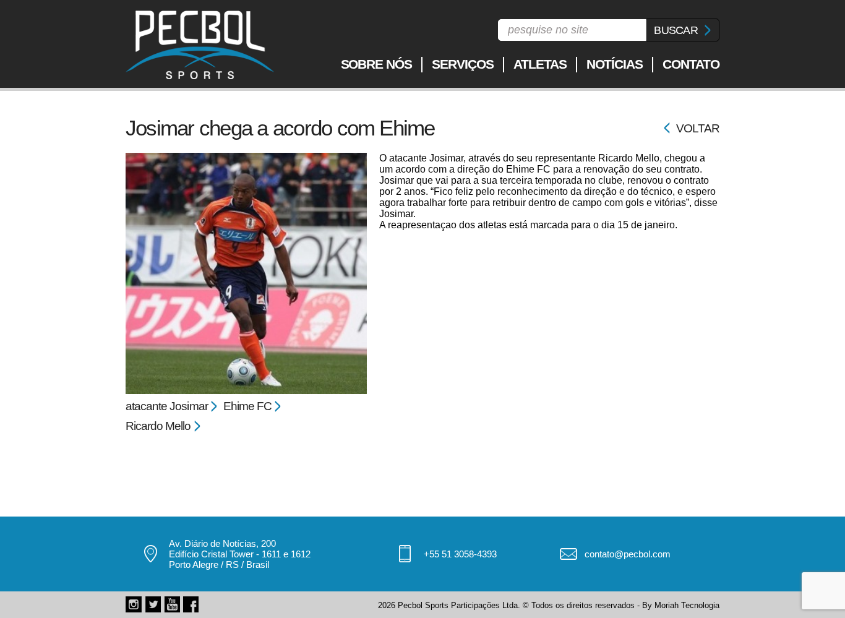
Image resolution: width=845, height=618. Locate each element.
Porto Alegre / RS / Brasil (219, 564)
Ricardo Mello (158, 425)
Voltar (697, 128)
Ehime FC (247, 406)
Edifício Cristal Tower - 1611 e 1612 (240, 554)
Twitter (153, 604)
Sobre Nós (377, 64)
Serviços (463, 64)
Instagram (134, 604)
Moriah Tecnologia (686, 605)
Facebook (191, 604)
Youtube (172, 604)
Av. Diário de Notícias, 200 (222, 543)
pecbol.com (200, 45)
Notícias (614, 64)
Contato (691, 64)
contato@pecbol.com (628, 554)
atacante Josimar (167, 406)
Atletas (540, 64)
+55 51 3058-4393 (460, 554)
